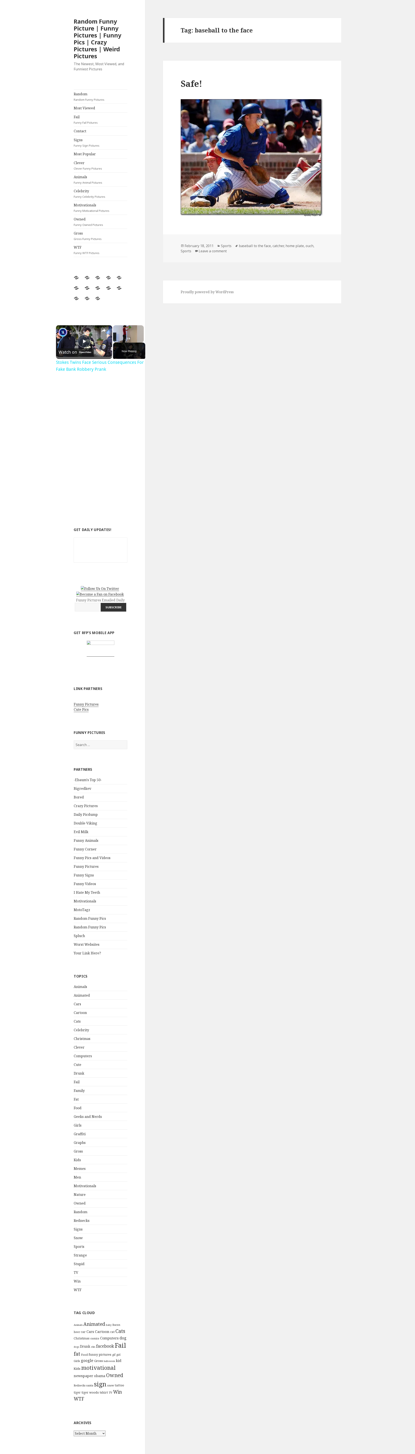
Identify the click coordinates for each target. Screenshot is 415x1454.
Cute (77, 1064)
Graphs (80, 1142)
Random (89, 97)
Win (77, 1281)
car (83, 1332)
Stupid (79, 1263)
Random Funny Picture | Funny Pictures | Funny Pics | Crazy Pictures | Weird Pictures (97, 38)
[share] (103, 330)
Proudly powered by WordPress (207, 292)
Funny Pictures (86, 704)
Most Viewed (84, 108)
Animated (82, 995)
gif (113, 1354)
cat (112, 1332)
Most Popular (85, 154)
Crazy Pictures (86, 805)
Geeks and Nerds (88, 1116)
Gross (88, 236)
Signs (86, 142)
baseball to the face (255, 245)
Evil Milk (81, 831)
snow (110, 1385)
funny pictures (100, 1354)
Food (77, 1108)
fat (77, 1353)
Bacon (116, 1325)
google (87, 1360)
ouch (309, 245)
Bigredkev (82, 788)
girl (118, 1354)
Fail (86, 120)
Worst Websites (86, 944)
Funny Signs (84, 875)
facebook (105, 1346)
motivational (98, 1367)
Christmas (82, 1038)
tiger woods (90, 1392)
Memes (80, 1168)
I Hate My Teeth (87, 892)
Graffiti (80, 1134)
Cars (77, 1004)
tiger (77, 1392)
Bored (79, 797)
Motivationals (91, 208)
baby (109, 1324)
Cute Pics (81, 709)
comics (94, 1338)
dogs (76, 1346)
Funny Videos (85, 883)
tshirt (104, 1392)
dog (123, 1338)
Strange (80, 1255)
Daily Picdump (86, 814)
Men (77, 1177)
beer (77, 1332)
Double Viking (85, 823)
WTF (86, 250)
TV (76, 1272)
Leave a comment (213, 251)
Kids (77, 1160)
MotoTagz (82, 909)
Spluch (79, 935)
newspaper (83, 1375)
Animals (88, 180)
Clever (88, 165)
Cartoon (80, 1012)
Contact (80, 131)
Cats (77, 1021)
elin (93, 1346)
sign (100, 1384)
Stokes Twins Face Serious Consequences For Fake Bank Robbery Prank (83, 332)
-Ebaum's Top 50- (88, 779)
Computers (83, 1056)
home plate (295, 245)
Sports (79, 1246)
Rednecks (81, 1220)
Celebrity (89, 194)
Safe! (191, 83)
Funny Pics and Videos (92, 857)
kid (118, 1360)
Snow (78, 1237)
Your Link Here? (87, 953)
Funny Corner (85, 849)
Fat (76, 1099)
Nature (80, 1194)
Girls (77, 1125)
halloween (109, 1361)
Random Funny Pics (90, 918)
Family (79, 1090)
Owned (88, 222)
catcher (278, 245)
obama (99, 1375)
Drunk (79, 1073)
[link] (63, 332)
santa (89, 1385)
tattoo (119, 1385)
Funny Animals (86, 840)
